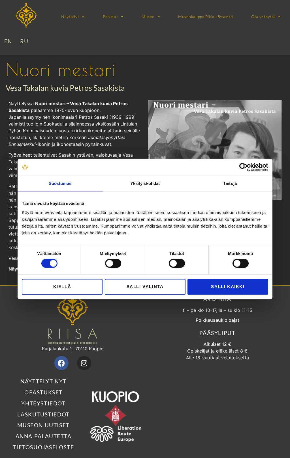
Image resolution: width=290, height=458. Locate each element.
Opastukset (43, 392)
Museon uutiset (43, 425)
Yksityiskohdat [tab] (145, 183)
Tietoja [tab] (230, 183)
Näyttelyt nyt (43, 381)
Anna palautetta (44, 436)
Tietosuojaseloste (43, 447)
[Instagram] (84, 363)
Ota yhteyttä (263, 16)
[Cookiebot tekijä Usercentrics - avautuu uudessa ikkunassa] (243, 167)
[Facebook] (61, 363)
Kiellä (62, 286)
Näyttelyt (70, 16)
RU (24, 41)
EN (8, 41)
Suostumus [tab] (60, 183)
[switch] (113, 263)
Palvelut (110, 16)
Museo (148, 16)
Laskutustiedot (43, 414)
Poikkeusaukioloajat (217, 320)
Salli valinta (145, 286)
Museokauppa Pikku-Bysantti (205, 16)
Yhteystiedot (43, 403)
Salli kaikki (227, 286)
